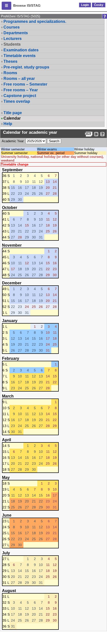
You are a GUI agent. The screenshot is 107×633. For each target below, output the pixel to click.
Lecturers (12, 38)
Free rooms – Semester (25, 84)
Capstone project (19, 96)
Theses (10, 61)
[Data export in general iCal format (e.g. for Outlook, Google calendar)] (89, 134)
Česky (98, 5)
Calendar (12, 118)
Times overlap (16, 101)
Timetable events (19, 56)
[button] (6, 5)
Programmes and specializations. (34, 21)
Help (7, 124)
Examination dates (21, 50)
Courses (11, 27)
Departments (15, 33)
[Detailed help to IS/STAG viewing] (102, 134)
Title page (12, 113)
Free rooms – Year (20, 90)
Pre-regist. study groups (26, 67)
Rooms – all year (19, 78)
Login (85, 5)
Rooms (10, 73)
